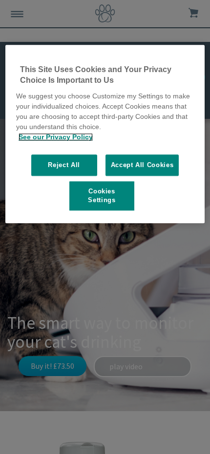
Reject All (64, 165)
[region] (105, 134)
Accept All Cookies (142, 165)
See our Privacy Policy (56, 137)
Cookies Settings (101, 196)
